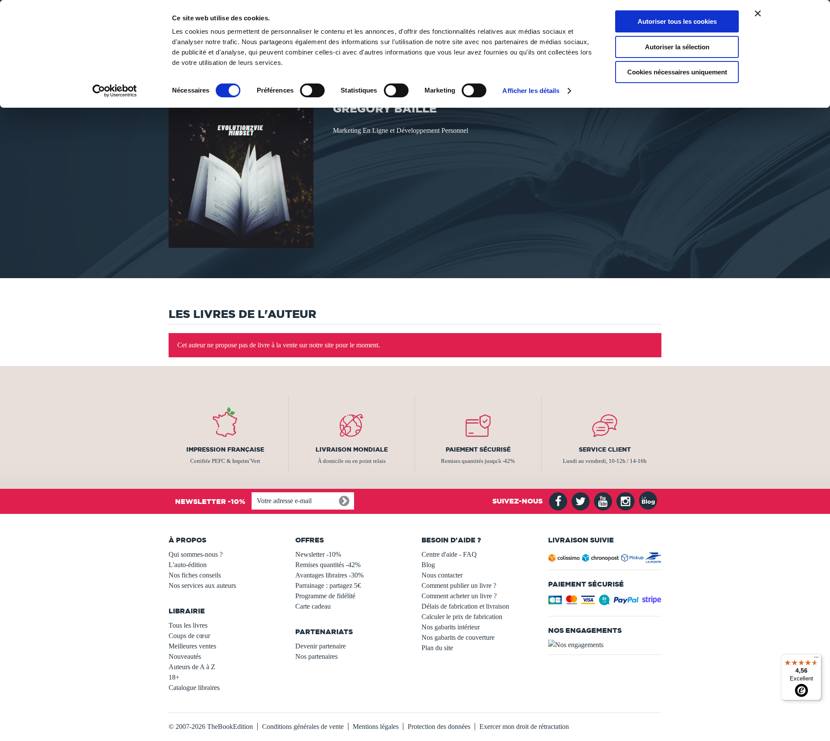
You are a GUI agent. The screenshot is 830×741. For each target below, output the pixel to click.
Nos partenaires (316, 656)
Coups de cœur (189, 635)
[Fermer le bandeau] (758, 13)
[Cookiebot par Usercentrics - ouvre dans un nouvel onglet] (115, 90)
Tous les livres (188, 625)
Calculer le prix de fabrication (461, 616)
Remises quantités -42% (328, 564)
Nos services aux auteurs (202, 585)
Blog (428, 564)
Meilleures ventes (192, 646)
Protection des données (439, 726)
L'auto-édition (188, 564)
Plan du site (437, 647)
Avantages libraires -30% (329, 575)
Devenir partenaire (320, 646)
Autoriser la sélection (677, 47)
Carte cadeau (313, 606)
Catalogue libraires (194, 687)
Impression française (225, 449)
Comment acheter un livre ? (459, 596)
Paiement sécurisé (478, 449)
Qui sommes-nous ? (196, 554)
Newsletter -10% (318, 554)
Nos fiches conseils (195, 575)
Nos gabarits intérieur (450, 627)
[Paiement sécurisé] (605, 602)
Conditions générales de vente (303, 726)
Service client (605, 449)
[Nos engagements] (605, 645)
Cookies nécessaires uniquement (677, 72)
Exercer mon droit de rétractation (524, 726)
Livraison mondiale (352, 449)
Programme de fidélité (325, 596)
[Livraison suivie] (605, 559)
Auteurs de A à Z (192, 666)
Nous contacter (442, 575)
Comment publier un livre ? (458, 585)
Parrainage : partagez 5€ (328, 585)
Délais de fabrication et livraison (465, 606)
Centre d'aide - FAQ (449, 554)
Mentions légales (376, 726)
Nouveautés (185, 656)
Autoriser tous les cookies (677, 21)
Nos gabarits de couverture (458, 637)
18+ (174, 677)
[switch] (312, 90)
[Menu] (816, 659)
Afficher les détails (530, 90)
